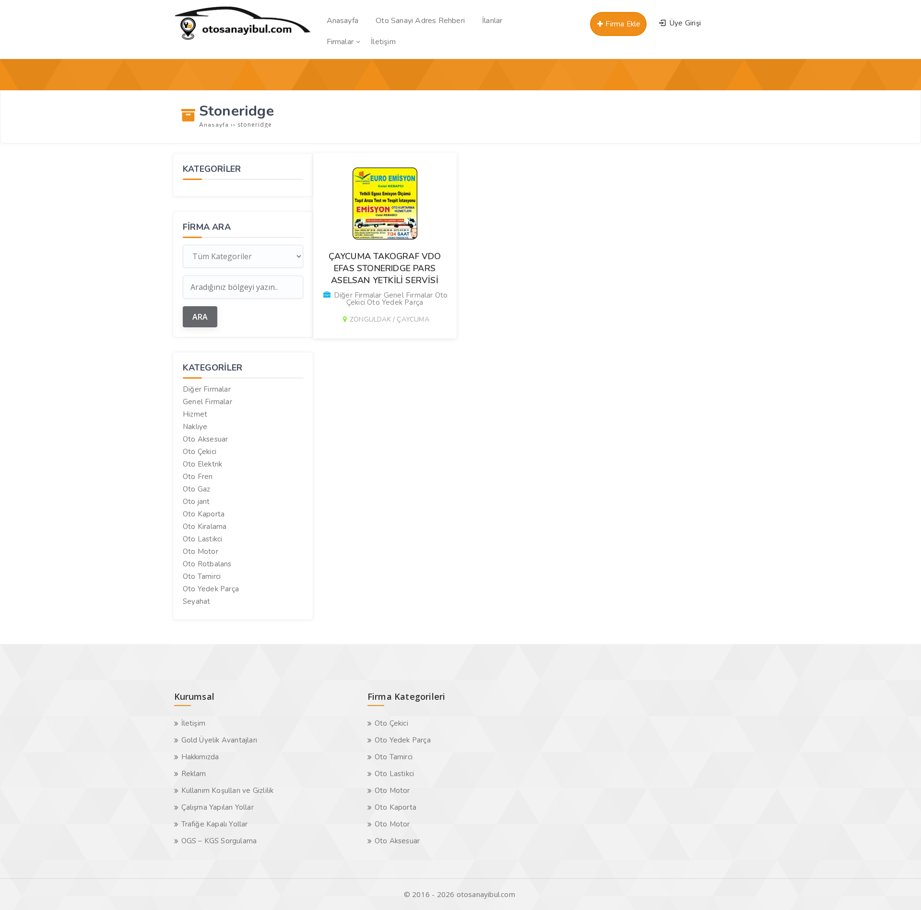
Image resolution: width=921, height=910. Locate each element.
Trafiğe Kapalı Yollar (214, 824)
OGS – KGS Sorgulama (219, 841)
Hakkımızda (200, 757)
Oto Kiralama (204, 526)
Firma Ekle (621, 24)
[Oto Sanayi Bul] (243, 40)
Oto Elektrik (202, 464)
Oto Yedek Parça (211, 589)
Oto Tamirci (202, 576)
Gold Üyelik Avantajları (219, 740)
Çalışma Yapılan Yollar (217, 807)
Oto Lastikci (202, 539)
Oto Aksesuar (205, 439)
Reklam (193, 773)
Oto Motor (200, 551)
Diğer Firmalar (207, 389)
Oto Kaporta (203, 514)
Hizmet (195, 414)
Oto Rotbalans (207, 564)
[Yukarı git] (899, 888)
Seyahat (196, 601)
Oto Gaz (196, 489)
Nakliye (195, 426)
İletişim (193, 723)
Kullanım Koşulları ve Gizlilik (227, 790)
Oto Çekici (199, 451)
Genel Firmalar (207, 402)
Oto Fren (198, 476)
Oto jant (196, 501)
